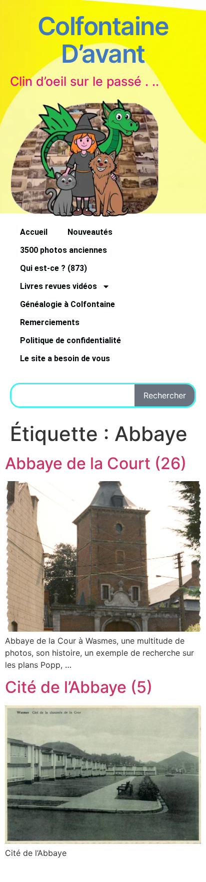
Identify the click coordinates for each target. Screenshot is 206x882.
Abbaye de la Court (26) (95, 463)
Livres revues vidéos (58, 286)
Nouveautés (90, 232)
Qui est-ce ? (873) (53, 268)
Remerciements (50, 322)
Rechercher (165, 395)
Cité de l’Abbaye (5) (78, 687)
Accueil (34, 232)
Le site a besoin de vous (65, 358)
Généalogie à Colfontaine (67, 304)
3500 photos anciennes (63, 250)
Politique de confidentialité (70, 340)
